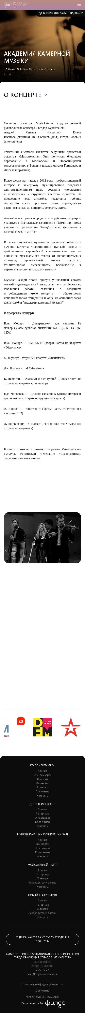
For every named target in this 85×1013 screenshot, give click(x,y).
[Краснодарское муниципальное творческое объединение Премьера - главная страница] (17, 5)
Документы (42, 791)
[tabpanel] (42, 601)
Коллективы (42, 822)
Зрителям (42, 787)
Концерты (42, 844)
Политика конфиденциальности (42, 984)
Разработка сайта (33, 1003)
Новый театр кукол (42, 895)
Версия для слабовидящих (63, 13)
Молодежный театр (42, 865)
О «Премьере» (42, 775)
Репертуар (42, 813)
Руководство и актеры (42, 882)
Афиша (42, 771)
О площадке (42, 817)
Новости (42, 779)
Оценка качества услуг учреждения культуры (42, 939)
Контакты (42, 795)
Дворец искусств (42, 804)
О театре (42, 878)
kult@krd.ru (42, 962)
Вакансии (42, 783)
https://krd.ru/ (42, 966)
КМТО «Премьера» (42, 765)
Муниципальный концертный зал (42, 834)
